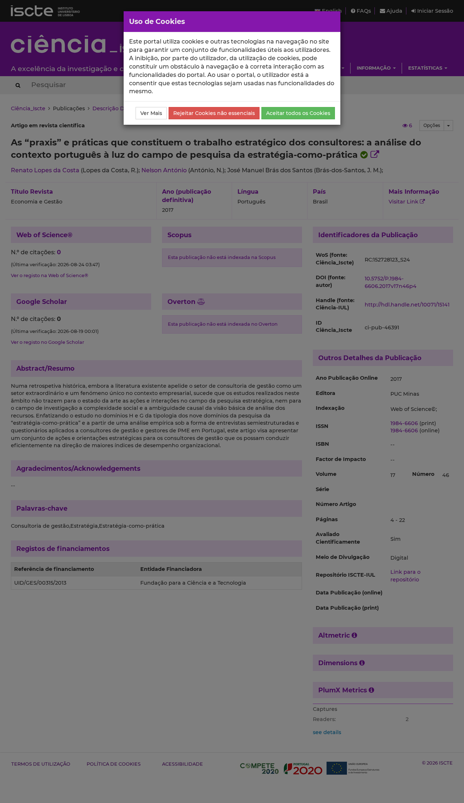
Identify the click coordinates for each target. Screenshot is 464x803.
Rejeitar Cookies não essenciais (214, 113)
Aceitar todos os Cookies (298, 113)
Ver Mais (151, 113)
